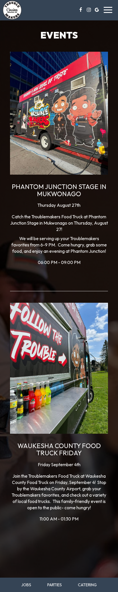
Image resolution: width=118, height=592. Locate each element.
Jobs (26, 584)
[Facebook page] (81, 9)
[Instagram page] (89, 9)
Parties (54, 584)
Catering (87, 584)
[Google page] (97, 9)
